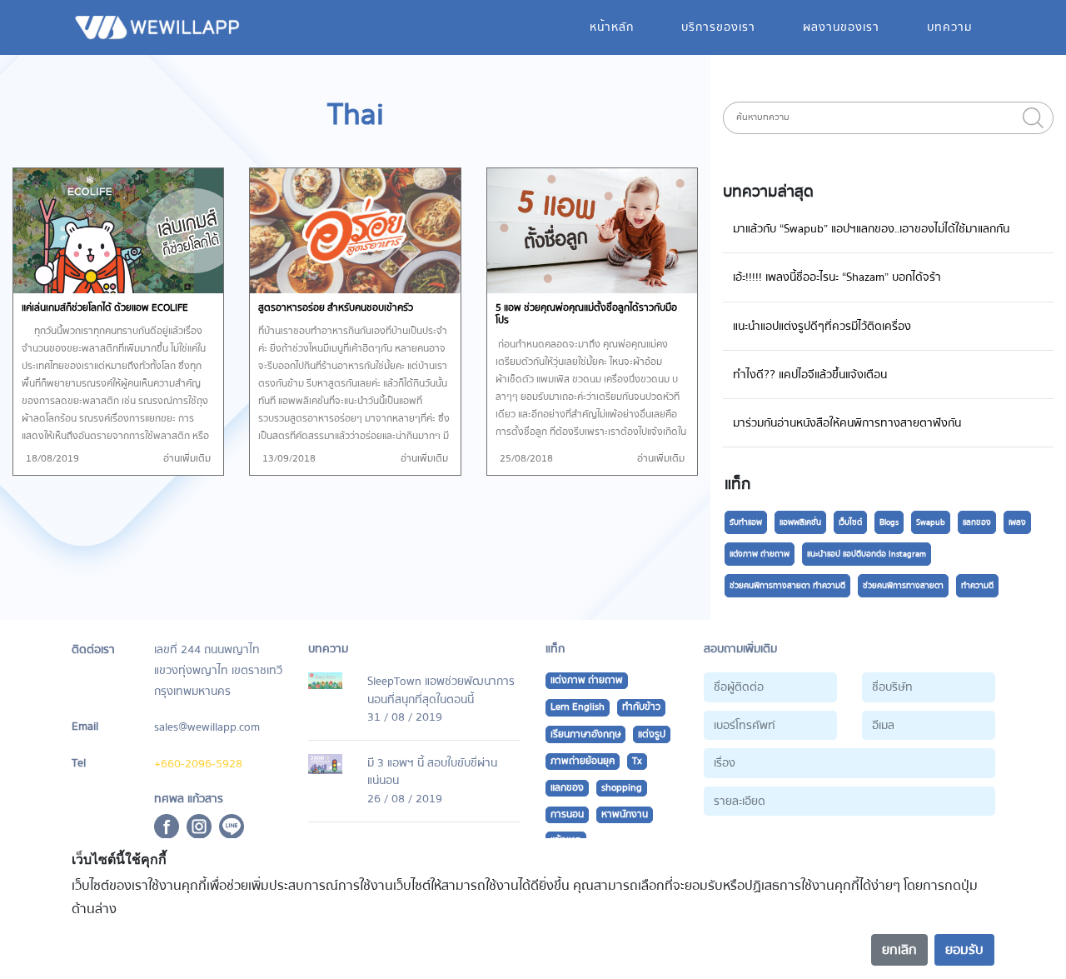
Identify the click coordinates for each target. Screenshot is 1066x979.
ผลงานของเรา (841, 27)
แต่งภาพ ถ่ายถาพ (760, 554)
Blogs (889, 522)
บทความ (949, 27)
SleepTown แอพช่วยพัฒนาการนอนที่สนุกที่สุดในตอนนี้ (441, 690)
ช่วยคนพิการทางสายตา (903, 585)
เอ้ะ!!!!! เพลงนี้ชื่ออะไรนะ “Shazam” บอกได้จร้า (837, 277)
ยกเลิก (899, 950)
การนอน (567, 814)
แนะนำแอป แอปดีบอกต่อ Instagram (866, 554)
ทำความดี (977, 585)
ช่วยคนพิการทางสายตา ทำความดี (787, 585)
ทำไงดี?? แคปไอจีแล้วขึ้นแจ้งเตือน (810, 374)
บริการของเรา (718, 27)
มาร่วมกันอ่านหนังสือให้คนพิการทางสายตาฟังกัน (847, 422)
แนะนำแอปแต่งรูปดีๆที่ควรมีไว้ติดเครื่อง (822, 326)
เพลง (1017, 522)
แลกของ (977, 522)
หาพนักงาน (624, 814)
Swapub (930, 522)
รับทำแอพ (746, 522)
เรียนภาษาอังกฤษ (585, 734)
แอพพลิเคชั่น (800, 522)
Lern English (577, 707)
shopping (621, 788)
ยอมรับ (964, 950)
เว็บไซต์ (850, 522)
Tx (637, 761)
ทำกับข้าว (641, 707)
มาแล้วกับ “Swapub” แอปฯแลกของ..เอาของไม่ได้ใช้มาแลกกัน (871, 228)
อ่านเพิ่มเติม (187, 459)
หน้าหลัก (612, 27)
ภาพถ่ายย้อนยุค (582, 761)
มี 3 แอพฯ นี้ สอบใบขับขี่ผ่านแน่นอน (432, 772)
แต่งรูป (651, 734)
